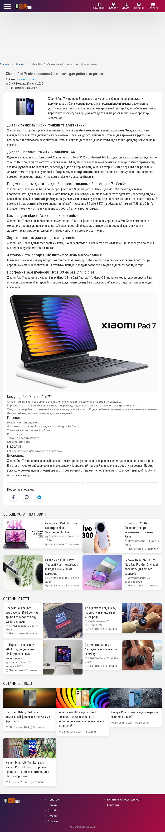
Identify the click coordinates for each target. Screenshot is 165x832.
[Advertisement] (82, 36)
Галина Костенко (27, 79)
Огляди (113, 7)
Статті (126, 7)
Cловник (153, 7)
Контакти (113, 805)
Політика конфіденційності (124, 799)
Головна (4, 64)
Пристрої (99, 7)
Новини (139, 7)
